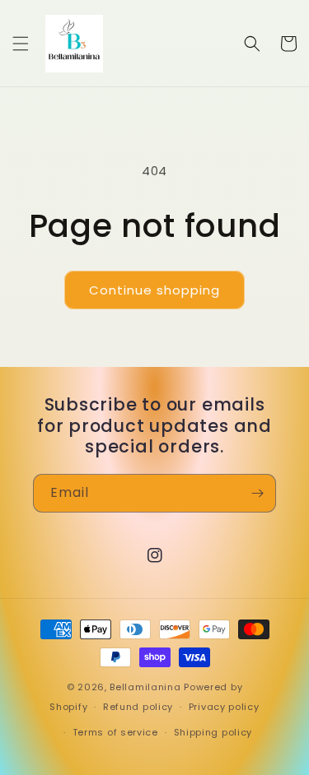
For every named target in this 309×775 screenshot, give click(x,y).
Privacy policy (224, 706)
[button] (20, 44)
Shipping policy (213, 732)
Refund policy (138, 706)
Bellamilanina (145, 687)
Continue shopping (154, 290)
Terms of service (115, 732)
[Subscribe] (257, 493)
